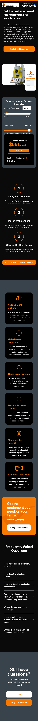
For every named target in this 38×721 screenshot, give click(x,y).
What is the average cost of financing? (15, 608)
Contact (19, 694)
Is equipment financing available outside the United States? (15, 620)
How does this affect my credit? (14, 575)
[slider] (6, 113)
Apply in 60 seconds (19, 702)
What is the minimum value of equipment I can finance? (16, 631)
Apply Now (19, 150)
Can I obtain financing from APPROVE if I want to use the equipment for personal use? (16, 597)
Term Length (9, 125)
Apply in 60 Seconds (19, 49)
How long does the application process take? (17, 585)
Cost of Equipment (11, 108)
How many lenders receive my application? (17, 565)
